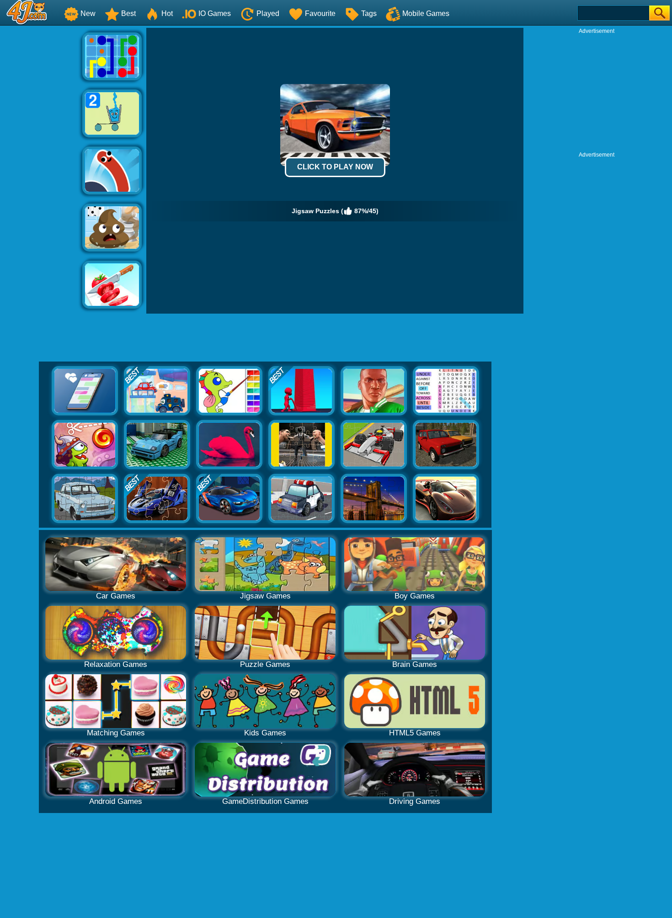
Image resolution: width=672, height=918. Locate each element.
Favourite (320, 13)
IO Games (214, 13)
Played (267, 13)
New (88, 13)
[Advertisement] (41, 165)
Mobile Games (425, 13)
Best (128, 13)
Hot (167, 13)
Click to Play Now (335, 167)
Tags (369, 13)
